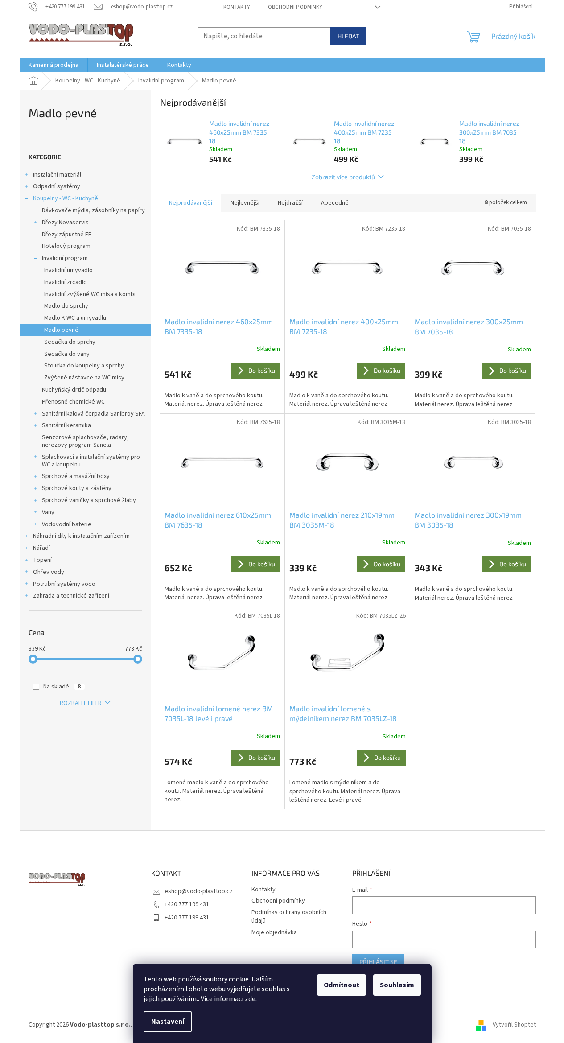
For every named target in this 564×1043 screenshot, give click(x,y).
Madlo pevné (61, 330)
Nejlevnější (245, 202)
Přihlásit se (378, 961)
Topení (42, 560)
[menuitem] (53, 65)
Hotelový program (66, 246)
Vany (48, 512)
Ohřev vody (48, 572)
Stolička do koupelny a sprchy (84, 365)
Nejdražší (290, 202)
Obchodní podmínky (295, 7)
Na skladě (62, 686)
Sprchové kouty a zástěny (76, 488)
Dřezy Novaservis (65, 222)
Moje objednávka (274, 932)
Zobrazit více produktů (343, 177)
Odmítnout (341, 985)
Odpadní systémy (56, 186)
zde (250, 999)
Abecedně (335, 202)
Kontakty (236, 7)
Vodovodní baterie (66, 524)
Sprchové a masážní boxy (76, 476)
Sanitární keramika (66, 425)
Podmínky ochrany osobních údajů (288, 916)
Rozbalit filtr (81, 703)
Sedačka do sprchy (69, 342)
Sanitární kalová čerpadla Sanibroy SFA (93, 413)
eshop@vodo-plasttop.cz (199, 891)
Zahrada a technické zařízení (71, 595)
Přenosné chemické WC (73, 401)
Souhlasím (397, 985)
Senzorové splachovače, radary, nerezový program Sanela (85, 441)
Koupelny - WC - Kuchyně (65, 198)
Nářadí (41, 548)
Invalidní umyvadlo (68, 270)
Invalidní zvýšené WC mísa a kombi (90, 294)
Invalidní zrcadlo (65, 282)
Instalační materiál (57, 174)
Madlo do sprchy (66, 305)
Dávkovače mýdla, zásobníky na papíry (93, 210)
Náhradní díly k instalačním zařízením (81, 536)
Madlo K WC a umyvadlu (75, 317)
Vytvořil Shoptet (514, 1024)
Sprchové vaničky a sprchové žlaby (89, 500)
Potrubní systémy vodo (64, 584)
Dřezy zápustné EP (67, 234)
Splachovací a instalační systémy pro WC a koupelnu (91, 461)
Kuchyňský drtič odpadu (74, 389)
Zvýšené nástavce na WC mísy (84, 377)
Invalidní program (65, 258)
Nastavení (167, 1022)
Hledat (348, 36)
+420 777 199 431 (187, 904)
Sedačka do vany (67, 354)
